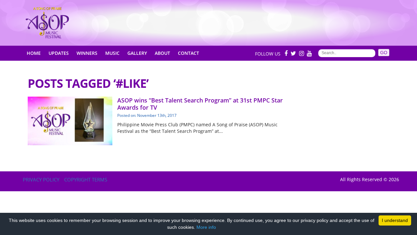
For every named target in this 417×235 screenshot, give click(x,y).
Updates (59, 53)
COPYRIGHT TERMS (85, 179)
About (162, 53)
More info (206, 227)
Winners (87, 53)
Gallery (137, 53)
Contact (188, 53)
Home (34, 53)
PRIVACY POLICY (41, 179)
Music (112, 53)
